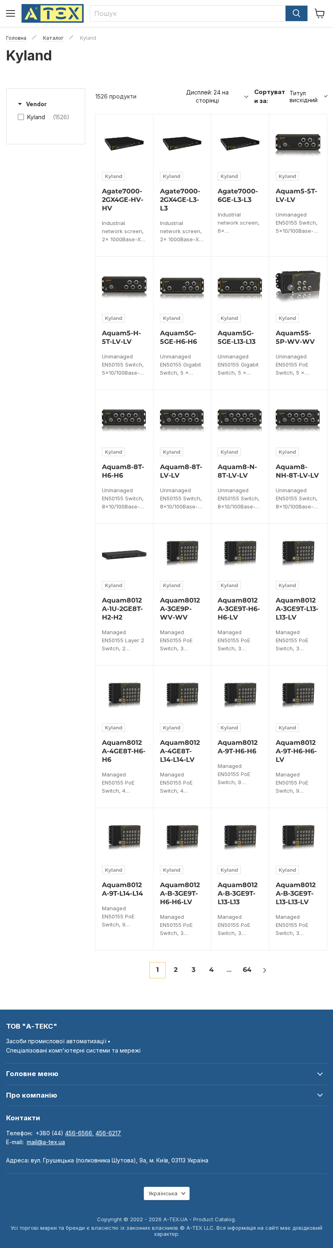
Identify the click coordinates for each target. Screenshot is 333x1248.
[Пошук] (296, 13)
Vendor (36, 104)
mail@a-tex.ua (46, 1142)
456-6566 (78, 1133)
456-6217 (108, 1133)
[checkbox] (43, 117)
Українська (162, 1193)
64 (247, 970)
